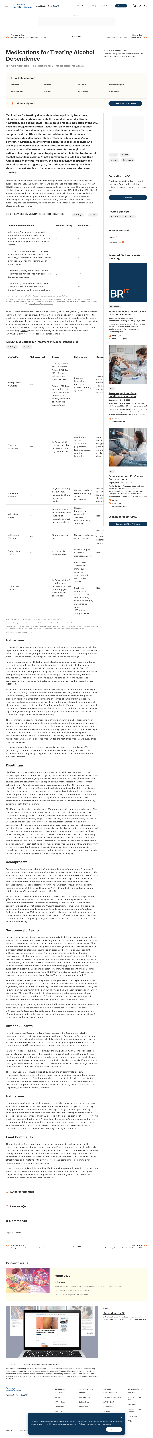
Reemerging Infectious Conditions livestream (122, 395)
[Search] (145, 6)
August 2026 (62, 1275)
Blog (94, 6)
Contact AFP (108, 1407)
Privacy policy (24, 1430)
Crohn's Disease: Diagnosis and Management (73, 1290)
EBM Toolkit (132, 1416)
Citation (112, 237)
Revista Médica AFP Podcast (136, 1410)
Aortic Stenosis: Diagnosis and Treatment (71, 1295)
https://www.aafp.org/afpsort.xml (41, 304)
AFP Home (59, 1393)
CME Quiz (105, 6)
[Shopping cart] (134, 6)
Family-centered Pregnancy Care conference (126, 478)
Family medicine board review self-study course (127, 313)
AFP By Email (108, 1402)
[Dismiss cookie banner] (121, 1417)
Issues (67, 6)
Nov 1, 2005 (76, 36)
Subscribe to (114, 1313)
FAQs (130, 1421)
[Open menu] (6, 6)
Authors (82, 1393)
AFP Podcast (133, 1404)
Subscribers (84, 1402)
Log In (8, 1233)
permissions (58, 1376)
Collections (59, 1407)
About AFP (132, 1393)
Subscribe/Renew (110, 1393)
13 (78, 273)
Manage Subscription (112, 1397)
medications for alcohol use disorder (53, 66)
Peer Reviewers (85, 1397)
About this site (11, 1430)
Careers (106, 1411)
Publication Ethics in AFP (136, 1398)
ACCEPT (114, 1429)
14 (80, 273)
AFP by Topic (81, 6)
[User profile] (140, 6)
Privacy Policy (105, 1424)
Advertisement (76, 15)
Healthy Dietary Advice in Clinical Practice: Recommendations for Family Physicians (88, 1286)
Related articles (115, 242)
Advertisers (83, 1407)
